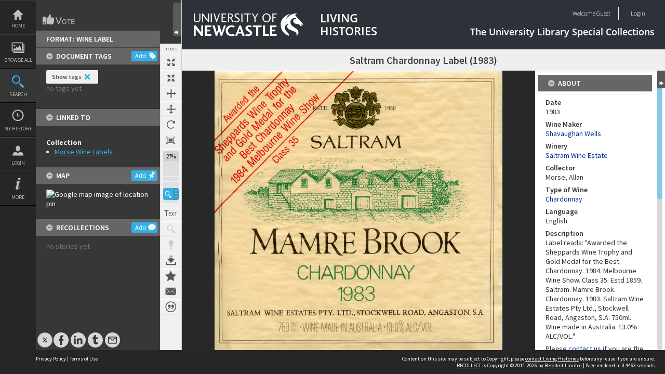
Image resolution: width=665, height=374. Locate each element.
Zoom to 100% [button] (171, 140)
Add (140, 56)
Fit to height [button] (171, 109)
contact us (584, 348)
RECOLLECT (469, 365)
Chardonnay (564, 199)
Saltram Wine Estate (577, 155)
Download (171, 260)
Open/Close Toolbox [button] (177, 19)
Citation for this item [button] (171, 307)
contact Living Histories (552, 358)
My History (18, 128)
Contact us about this (171, 291)
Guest (603, 13)
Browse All (18, 60)
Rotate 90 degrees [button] (171, 124)
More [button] (17, 197)
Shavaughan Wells (573, 133)
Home (18, 25)
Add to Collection (171, 276)
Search (18, 94)
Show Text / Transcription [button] (171, 213)
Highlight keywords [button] (171, 244)
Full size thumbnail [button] (171, 62)
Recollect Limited (563, 365)
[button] (171, 194)
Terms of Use (84, 358)
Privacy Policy (51, 358)
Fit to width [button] (171, 93)
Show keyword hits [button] (171, 229)
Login (18, 162)
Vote (59, 19)
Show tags (67, 77)
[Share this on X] (44, 334)
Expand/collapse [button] (661, 79)
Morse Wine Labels (84, 151)
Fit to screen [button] (171, 78)
